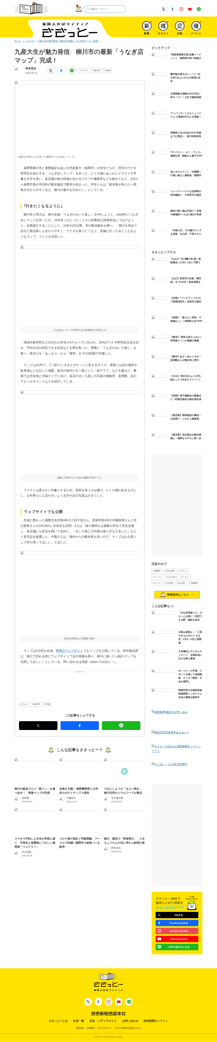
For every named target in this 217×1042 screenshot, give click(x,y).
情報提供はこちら (178, 594)
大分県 (170, 583)
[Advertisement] (80, 681)
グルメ (85, 70)
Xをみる (178, 915)
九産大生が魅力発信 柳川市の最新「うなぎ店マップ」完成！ (69, 41)
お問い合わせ (130, 1020)
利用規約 (91, 1028)
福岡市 (158, 571)
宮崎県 (194, 583)
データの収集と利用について (128, 1028)
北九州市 (171, 571)
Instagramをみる (179, 931)
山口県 (182, 583)
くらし (186, 577)
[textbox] (105, 9)
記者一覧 (78, 1020)
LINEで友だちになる (179, 947)
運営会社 (80, 1028)
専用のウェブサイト (69, 651)
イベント (159, 577)
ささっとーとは (58, 1020)
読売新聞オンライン (156, 1020)
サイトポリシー (105, 1028)
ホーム (18, 41)
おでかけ (173, 577)
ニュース (29, 41)
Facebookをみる (179, 923)
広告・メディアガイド (103, 1020)
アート (158, 583)
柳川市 (97, 70)
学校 (108, 70)
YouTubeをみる (179, 939)
